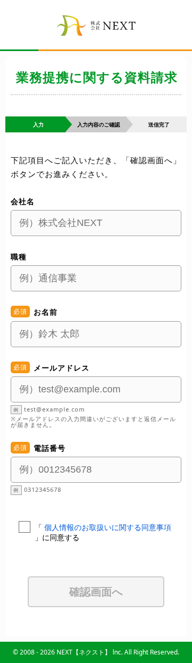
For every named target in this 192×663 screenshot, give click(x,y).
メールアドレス (62, 368)
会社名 (23, 201)
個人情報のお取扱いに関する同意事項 (107, 527)
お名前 (46, 312)
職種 (19, 256)
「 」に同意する (103, 532)
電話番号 (50, 448)
